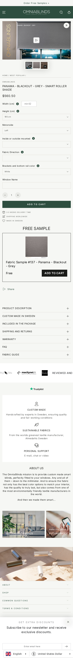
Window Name (10, 179)
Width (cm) (8, 104)
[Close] (68, 622)
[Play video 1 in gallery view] (28, 65)
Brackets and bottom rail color (36, 165)
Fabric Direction (36, 152)
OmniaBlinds (8, 82)
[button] (61, 12)
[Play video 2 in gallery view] (44, 65)
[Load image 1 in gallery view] (36, 65)
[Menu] (4, 12)
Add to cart (36, 204)
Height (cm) (8, 111)
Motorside (7, 125)
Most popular (17, 75)
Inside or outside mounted (36, 138)
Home (5, 75)
